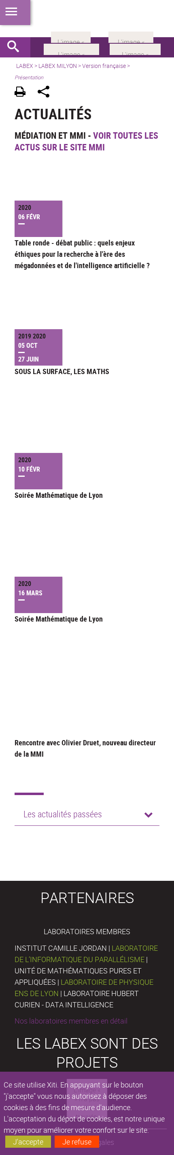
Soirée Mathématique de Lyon (59, 495)
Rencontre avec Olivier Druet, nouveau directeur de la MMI (85, 748)
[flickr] (71, 36)
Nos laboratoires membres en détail (71, 1021)
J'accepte (28, 1142)
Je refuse (76, 1142)
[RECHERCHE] (16, 47)
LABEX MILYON (57, 66)
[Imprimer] (23, 92)
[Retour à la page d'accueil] (87, 18)
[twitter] (130, 36)
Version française (104, 66)
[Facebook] (71, 48)
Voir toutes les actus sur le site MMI (86, 141)
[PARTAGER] (46, 92)
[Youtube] (135, 48)
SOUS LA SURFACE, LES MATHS (62, 371)
